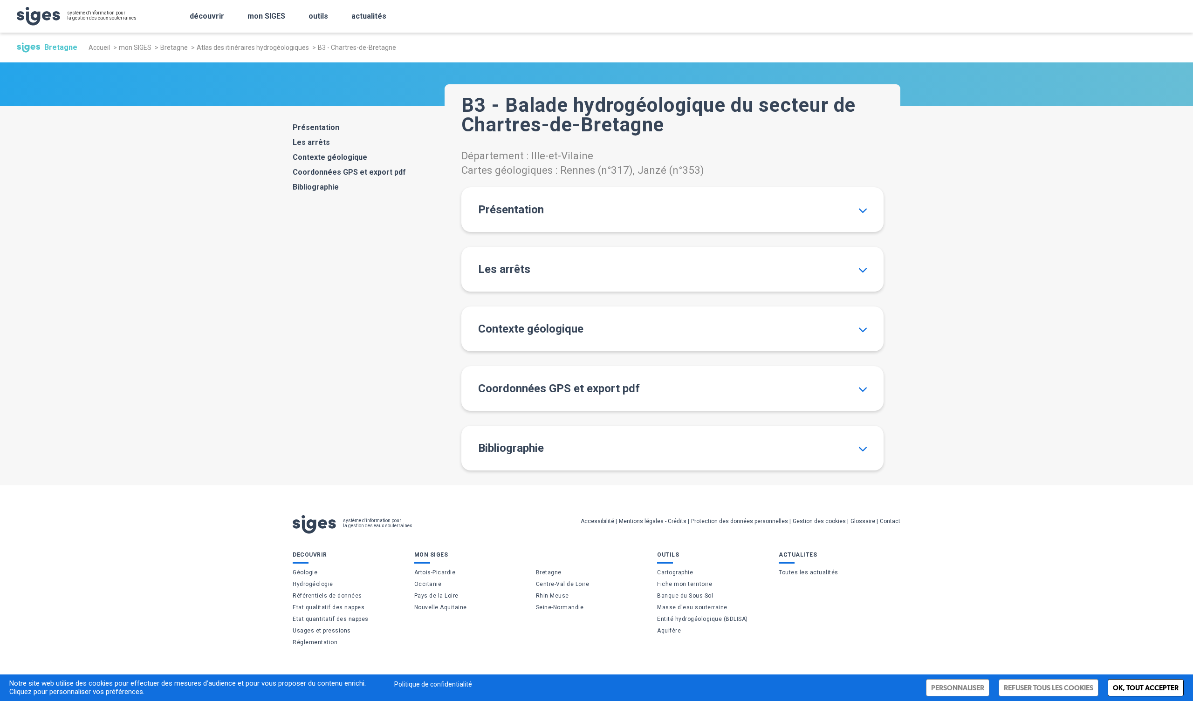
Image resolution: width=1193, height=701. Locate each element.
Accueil (99, 47)
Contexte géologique (330, 157)
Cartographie (675, 572)
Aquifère (669, 630)
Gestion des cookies (819, 521)
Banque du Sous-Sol (685, 595)
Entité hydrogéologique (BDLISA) (702, 619)
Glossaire (862, 521)
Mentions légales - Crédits (652, 521)
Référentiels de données (327, 595)
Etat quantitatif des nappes (331, 619)
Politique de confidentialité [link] (433, 684)
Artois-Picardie (435, 572)
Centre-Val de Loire (563, 584)
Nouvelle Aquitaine (440, 607)
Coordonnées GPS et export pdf (349, 172)
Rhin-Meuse (552, 595)
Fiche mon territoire (684, 584)
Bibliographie (316, 187)
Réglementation (315, 642)
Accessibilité (597, 521)
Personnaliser (957, 688)
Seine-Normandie (560, 607)
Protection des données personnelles (739, 521)
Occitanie (428, 584)
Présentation (316, 127)
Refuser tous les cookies (1048, 688)
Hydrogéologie (313, 584)
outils (318, 16)
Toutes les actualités (808, 572)
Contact (890, 521)
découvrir (207, 16)
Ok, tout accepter (1146, 688)
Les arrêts (311, 142)
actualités (368, 16)
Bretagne (174, 47)
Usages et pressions (322, 630)
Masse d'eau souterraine (692, 607)
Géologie (305, 572)
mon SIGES (266, 16)
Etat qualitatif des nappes (328, 607)
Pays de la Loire (436, 595)
